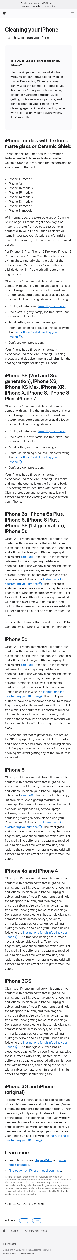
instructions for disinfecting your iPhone (38, 1138)
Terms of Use (9, 1253)
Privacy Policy (27, 1253)
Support (15, 1231)
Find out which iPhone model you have (34, 1170)
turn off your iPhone (52, 306)
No (37, 1220)
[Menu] (72, 13)
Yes (24, 1220)
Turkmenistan (9, 1244)
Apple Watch (43, 1160)
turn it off (26, 557)
